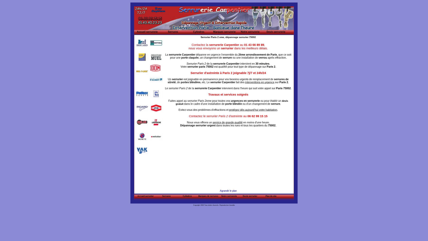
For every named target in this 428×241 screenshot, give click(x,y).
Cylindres (198, 31)
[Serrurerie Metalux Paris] (156, 136)
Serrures (173, 31)
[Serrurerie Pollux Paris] (142, 94)
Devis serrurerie (275, 31)
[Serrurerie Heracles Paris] (156, 94)
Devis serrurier (250, 196)
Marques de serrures (208, 196)
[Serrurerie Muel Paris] (156, 57)
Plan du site (271, 196)
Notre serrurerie (250, 31)
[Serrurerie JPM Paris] (156, 108)
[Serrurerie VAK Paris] (142, 150)
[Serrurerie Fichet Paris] (156, 79)
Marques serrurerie (224, 31)
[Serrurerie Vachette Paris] (142, 136)
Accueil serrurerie (147, 31)
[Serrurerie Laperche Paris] (156, 122)
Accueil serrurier (145, 196)
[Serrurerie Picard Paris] (142, 108)
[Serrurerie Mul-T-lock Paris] (142, 71)
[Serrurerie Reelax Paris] (142, 122)
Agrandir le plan (228, 190)
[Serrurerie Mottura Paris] (156, 43)
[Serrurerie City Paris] (142, 57)
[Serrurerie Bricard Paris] (142, 43)
